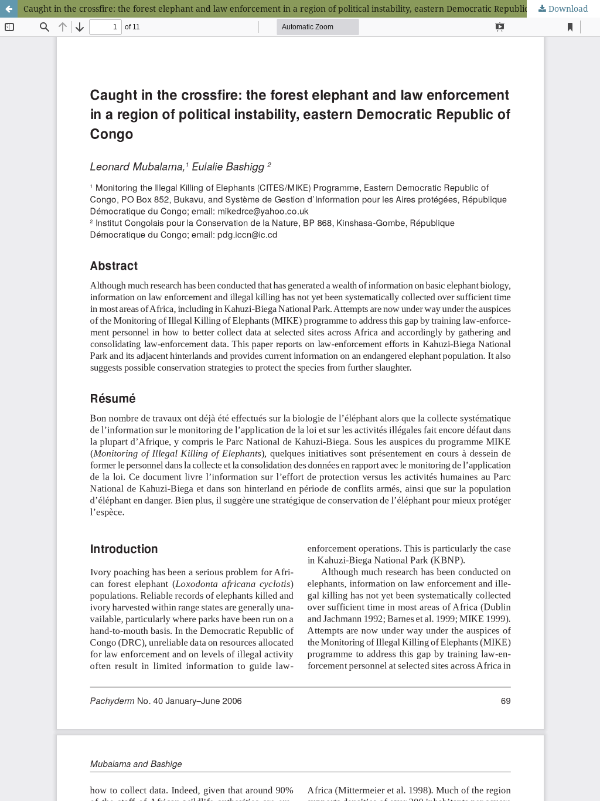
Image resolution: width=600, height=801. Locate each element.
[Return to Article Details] (9, 9)
